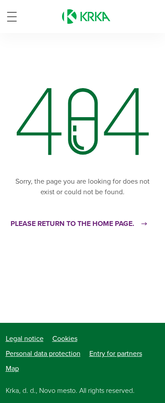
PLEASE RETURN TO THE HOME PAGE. (72, 223)
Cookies (64, 338)
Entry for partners (115, 353)
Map (12, 368)
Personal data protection (43, 353)
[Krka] (86, 16)
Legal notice (25, 338)
